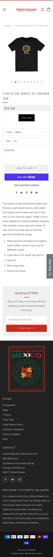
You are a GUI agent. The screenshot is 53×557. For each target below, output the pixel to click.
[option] (26, 54)
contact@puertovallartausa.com (20, 453)
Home (8, 26)
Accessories (9, 405)
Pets (5, 439)
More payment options (26, 185)
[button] (15, 82)
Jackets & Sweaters (13, 429)
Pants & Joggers (11, 434)
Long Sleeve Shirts (13, 424)
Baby (5, 410)
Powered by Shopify (26, 550)
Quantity (9, 150)
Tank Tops (8, 419)
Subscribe (25, 328)
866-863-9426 (10, 458)
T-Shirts (7, 414)
